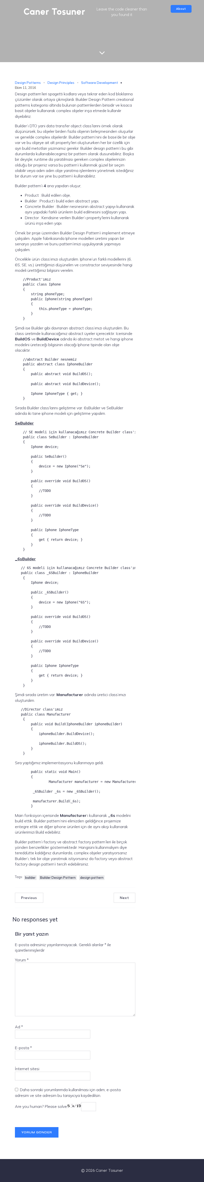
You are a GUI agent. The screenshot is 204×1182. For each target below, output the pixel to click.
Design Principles (61, 83)
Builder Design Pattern (58, 878)
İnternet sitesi (27, 1068)
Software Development (99, 83)
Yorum (22, 959)
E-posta (23, 1047)
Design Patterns (28, 83)
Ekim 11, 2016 (25, 88)
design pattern (91, 878)
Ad (19, 1026)
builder (30, 878)
